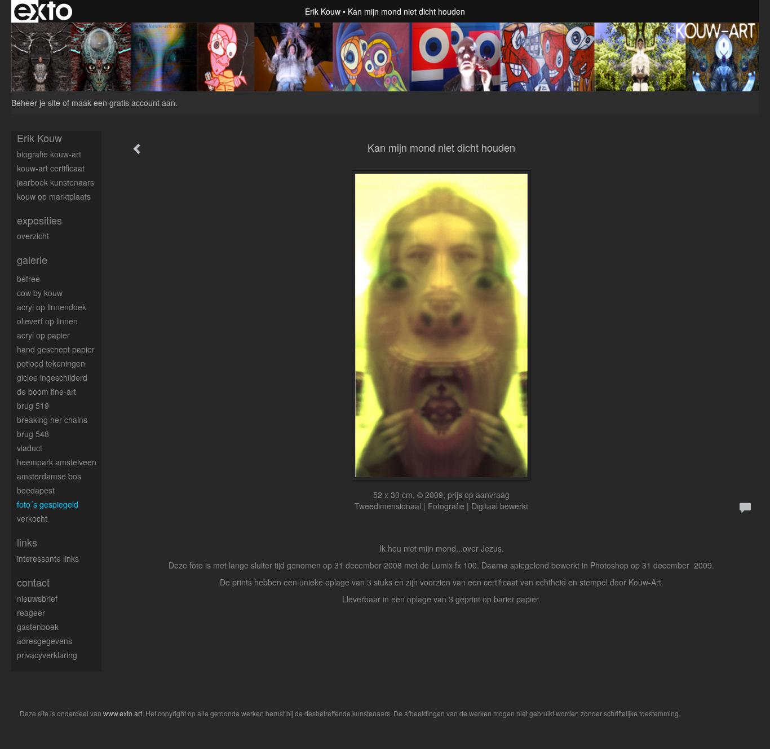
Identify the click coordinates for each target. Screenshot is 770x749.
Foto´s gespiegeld (47, 504)
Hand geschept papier (56, 349)
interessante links (48, 558)
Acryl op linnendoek (51, 306)
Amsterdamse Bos (49, 476)
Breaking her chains (52, 419)
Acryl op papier (43, 335)
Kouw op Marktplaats (54, 196)
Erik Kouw (322, 11)
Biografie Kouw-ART (49, 154)
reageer (31, 612)
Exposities (39, 220)
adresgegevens (44, 640)
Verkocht (32, 518)
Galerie (32, 260)
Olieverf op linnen (47, 321)
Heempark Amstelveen (56, 462)
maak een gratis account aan (123, 102)
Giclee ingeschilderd (52, 377)
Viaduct (29, 447)
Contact (33, 582)
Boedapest (36, 490)
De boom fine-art (46, 391)
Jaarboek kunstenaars (55, 182)
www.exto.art (122, 713)
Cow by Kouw (40, 292)
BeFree (28, 278)
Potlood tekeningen (51, 363)
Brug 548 (33, 433)
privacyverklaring (47, 654)
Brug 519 (33, 405)
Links (27, 542)
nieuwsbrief (37, 598)
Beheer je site (35, 102)
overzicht (33, 235)
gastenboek (38, 626)
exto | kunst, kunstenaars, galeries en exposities (43, 11)
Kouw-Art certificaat (51, 168)
